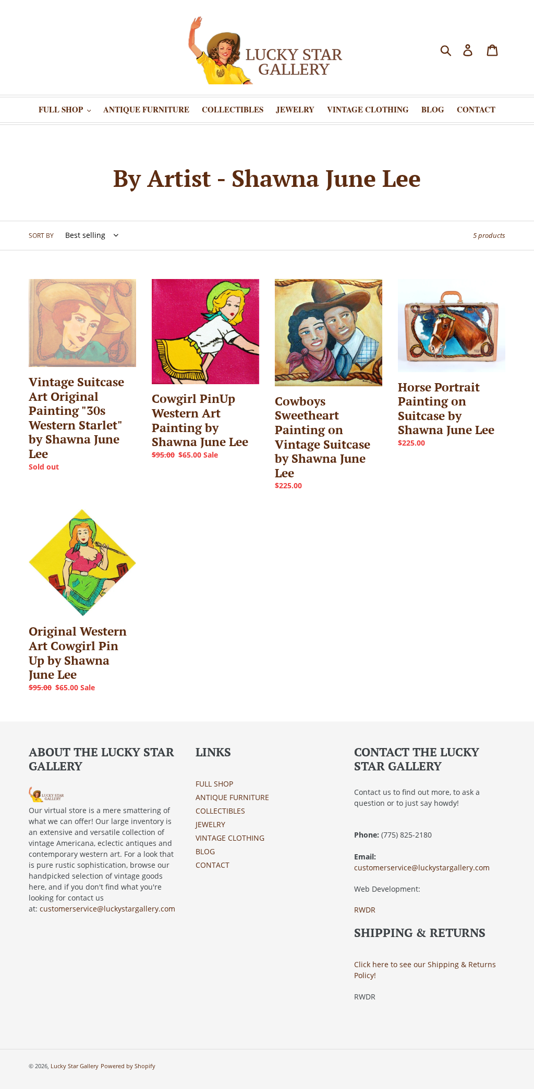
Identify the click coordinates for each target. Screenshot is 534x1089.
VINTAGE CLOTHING (230, 838)
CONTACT (212, 865)
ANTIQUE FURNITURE (232, 797)
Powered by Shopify (128, 1066)
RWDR (364, 910)
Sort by (41, 235)
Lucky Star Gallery (75, 1066)
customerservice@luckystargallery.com (107, 909)
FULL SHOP (214, 784)
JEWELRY (210, 824)
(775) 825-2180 (406, 835)
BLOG (205, 851)
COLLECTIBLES (220, 811)
